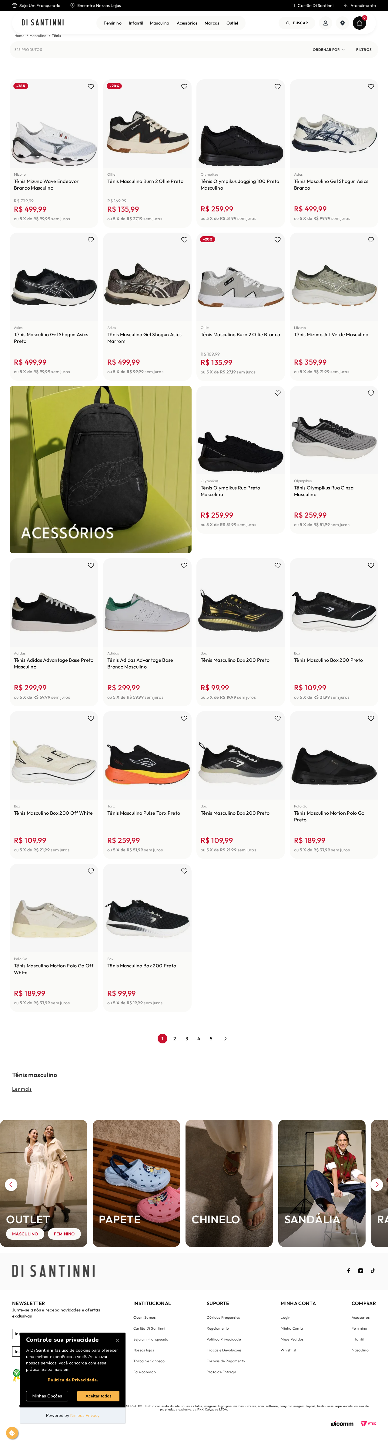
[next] (377, 1186)
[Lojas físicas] (342, 23)
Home (19, 35)
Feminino (112, 23)
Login (285, 1317)
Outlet (232, 23)
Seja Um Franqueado (39, 5)
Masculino (159, 23)
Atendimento (363, 5)
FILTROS (364, 49)
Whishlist (288, 1350)
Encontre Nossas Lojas (99, 5)
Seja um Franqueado (150, 1339)
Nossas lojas (143, 1350)
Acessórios (187, 23)
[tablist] (194, 1249)
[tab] (2, 1251)
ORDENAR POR (326, 49)
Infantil (136, 23)
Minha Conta (292, 1328)
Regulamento (218, 1328)
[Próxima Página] (225, 1038)
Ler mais (22, 1089)
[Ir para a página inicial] (43, 23)
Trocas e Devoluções (224, 1350)
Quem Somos (144, 1317)
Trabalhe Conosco (149, 1361)
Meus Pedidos (292, 1339)
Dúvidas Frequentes (223, 1317)
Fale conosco (144, 1372)
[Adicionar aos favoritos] (91, 87)
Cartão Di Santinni (315, 5)
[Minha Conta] (325, 23)
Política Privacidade (224, 1339)
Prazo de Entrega (221, 1372)
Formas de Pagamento (226, 1361)
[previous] (11, 1186)
